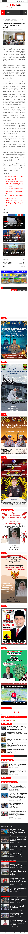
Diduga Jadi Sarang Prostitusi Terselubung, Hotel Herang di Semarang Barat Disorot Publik (17, 734)
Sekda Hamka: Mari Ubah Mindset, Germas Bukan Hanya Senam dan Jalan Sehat (17, 771)
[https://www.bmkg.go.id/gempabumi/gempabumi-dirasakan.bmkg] (14, 720)
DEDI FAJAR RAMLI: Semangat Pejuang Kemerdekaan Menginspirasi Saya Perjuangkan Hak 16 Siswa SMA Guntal (18, 805)
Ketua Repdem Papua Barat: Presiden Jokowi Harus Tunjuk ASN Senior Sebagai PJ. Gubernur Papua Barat (18, 922)
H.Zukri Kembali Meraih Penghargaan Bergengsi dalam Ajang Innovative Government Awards (17, 831)
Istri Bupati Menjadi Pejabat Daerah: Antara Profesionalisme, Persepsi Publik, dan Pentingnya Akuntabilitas (17, 728)
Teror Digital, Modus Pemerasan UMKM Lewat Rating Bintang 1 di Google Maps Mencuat (13, 177)
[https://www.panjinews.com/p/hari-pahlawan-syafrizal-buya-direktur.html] (14, 681)
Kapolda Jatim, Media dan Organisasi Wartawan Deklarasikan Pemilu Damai (16, 853)
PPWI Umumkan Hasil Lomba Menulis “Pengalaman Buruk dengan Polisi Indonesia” (13, 196)
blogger (14, 290)
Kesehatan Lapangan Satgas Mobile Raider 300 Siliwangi (17, 914)
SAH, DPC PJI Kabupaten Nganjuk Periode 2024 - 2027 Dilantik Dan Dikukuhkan (18, 839)
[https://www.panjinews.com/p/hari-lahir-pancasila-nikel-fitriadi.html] (14, 602)
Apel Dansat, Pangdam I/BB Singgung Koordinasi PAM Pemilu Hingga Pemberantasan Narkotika (18, 872)
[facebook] (17, 1)
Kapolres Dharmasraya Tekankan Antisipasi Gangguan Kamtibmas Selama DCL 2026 (17, 745)
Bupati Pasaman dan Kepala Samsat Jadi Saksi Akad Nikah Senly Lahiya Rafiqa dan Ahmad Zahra (17, 739)
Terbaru (7, 756)
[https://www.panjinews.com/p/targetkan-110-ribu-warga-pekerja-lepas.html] (14, 645)
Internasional (7, 235)
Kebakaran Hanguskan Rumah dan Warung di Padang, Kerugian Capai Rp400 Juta (15, 751)
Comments (20, 756)
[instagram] (23, 1)
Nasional (8, 19)
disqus (19, 290)
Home (4, 19)
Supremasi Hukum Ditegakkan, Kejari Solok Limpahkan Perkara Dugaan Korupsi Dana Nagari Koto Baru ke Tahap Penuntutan (18, 787)
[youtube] (21, 1)
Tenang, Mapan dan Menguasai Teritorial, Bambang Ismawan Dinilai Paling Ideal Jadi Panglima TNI (18, 880)
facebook (24, 290)
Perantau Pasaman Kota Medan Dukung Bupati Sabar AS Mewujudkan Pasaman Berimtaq (18, 864)
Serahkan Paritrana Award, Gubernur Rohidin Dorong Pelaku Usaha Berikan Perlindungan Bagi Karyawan (18, 764)
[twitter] (19, 1)
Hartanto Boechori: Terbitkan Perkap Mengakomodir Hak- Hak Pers (18, 846)
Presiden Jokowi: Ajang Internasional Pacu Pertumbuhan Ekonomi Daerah (18, 888)
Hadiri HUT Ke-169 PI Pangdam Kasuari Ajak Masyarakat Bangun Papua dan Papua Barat (18, 899)
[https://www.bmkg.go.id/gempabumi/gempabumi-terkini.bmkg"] (1, 715)
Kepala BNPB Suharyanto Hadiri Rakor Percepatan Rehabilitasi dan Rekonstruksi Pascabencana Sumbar (14, 252)
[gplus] (25, 1)
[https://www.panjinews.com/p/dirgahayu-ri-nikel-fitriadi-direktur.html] (14, 549)
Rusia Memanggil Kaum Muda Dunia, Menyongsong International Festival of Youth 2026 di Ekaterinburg (13, 239)
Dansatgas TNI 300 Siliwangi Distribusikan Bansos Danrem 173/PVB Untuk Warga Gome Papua (17, 907)
